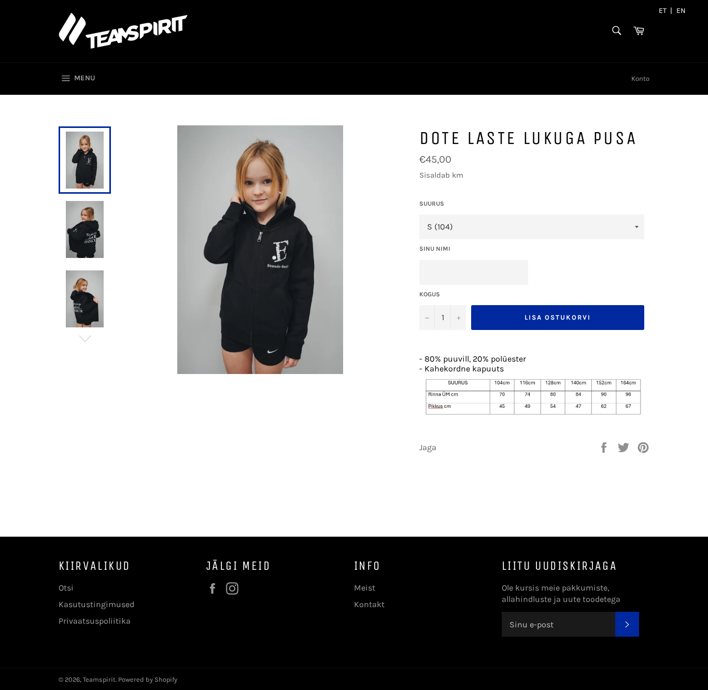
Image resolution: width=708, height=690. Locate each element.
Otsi (66, 588)
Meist (364, 588)
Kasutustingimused (96, 604)
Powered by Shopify (147, 679)
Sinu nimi (434, 248)
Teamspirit (99, 679)
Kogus (429, 294)
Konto (640, 78)
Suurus (431, 203)
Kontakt (369, 604)
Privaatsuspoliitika (95, 621)
